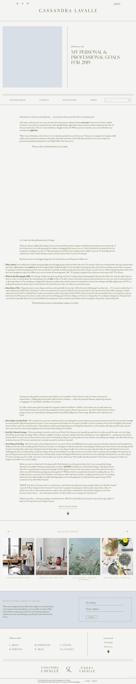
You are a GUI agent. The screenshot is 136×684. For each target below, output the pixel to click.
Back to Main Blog (68, 506)
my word (84, 122)
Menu (117, 4)
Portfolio (44, 645)
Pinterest (108, 647)
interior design (17, 100)
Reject (94, 681)
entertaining (70, 100)
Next (126, 531)
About (15, 645)
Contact (68, 649)
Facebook (108, 643)
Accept (87, 681)
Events (67, 645)
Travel (94, 100)
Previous (10, 531)
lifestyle (44, 100)
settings (78, 682)
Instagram (108, 638)
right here (34, 130)
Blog (41, 649)
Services (17, 649)
